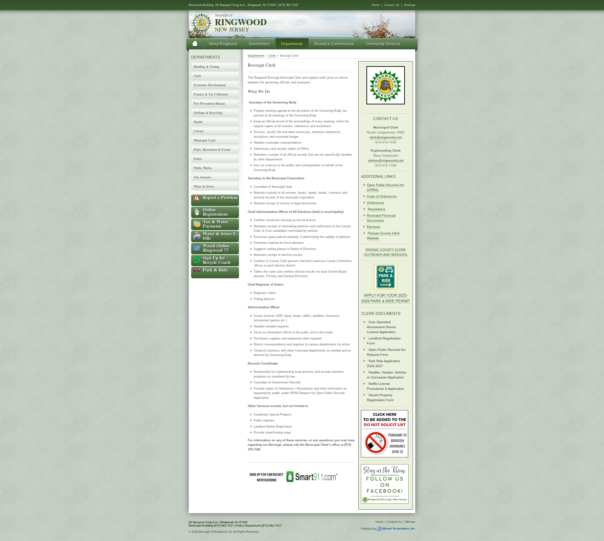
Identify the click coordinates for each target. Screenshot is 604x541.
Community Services (383, 44)
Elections (373, 227)
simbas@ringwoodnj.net (386, 160)
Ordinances (375, 203)
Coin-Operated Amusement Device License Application (381, 327)
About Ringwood (223, 44)
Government (259, 44)
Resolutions (377, 209)
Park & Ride (215, 270)
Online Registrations (215, 211)
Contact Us (391, 5)
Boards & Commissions (334, 44)
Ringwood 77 (216, 248)
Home (376, 5)
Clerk (272, 55)
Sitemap (409, 5)
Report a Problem (220, 197)
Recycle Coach (217, 260)
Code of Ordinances (382, 196)
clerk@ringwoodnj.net (385, 137)
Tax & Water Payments (215, 224)
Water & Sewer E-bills (220, 236)
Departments (292, 44)
